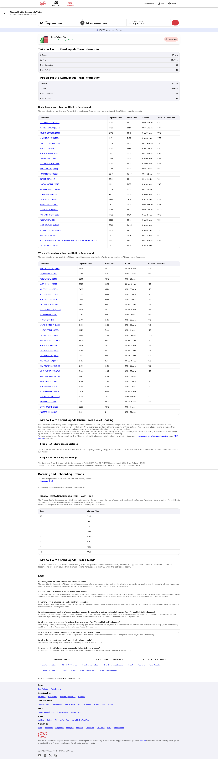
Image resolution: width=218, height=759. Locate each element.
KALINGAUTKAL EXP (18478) (50, 199)
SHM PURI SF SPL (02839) (49, 235)
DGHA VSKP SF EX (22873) (50, 371)
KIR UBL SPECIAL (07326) (49, 407)
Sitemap (87, 704)
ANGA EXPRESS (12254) (49, 284)
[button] (82, 23)
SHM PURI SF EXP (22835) (49, 356)
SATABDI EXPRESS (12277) (50, 128)
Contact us (52, 697)
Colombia (101, 728)
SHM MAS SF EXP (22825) (49, 351)
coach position (162, 436)
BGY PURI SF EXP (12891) (49, 174)
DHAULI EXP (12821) (47, 148)
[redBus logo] (43, 3)
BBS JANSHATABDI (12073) (50, 123)
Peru (109, 728)
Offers (96, 704)
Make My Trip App (62, 720)
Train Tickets (56, 689)
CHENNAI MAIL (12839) (48, 159)
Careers (81, 697)
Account (174, 3)
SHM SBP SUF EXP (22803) (50, 340)
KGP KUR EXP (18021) (48, 179)
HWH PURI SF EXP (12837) (49, 153)
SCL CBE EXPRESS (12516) (49, 294)
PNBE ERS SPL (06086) (48, 412)
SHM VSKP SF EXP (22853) (50, 366)
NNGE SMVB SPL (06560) (49, 392)
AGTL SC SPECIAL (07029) (50, 397)
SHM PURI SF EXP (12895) (49, 304)
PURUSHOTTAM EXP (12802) (50, 143)
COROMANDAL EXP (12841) (50, 164)
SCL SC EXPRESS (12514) (49, 289)
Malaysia (70, 728)
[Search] (175, 22)
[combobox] (60, 22)
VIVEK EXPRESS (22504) (49, 205)
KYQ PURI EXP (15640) (48, 274)
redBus (41, 720)
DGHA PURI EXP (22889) (49, 381)
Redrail (49, 720)
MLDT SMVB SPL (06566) (49, 225)
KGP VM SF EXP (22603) (49, 335)
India (40, 728)
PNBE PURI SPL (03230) (48, 220)
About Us (42, 697)
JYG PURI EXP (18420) (48, 320)
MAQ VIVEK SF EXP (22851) (50, 215)
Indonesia (49, 728)
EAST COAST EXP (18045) (50, 184)
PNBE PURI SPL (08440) (49, 279)
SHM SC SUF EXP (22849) (49, 361)
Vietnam (79, 728)
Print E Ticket (70, 704)
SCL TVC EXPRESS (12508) (50, 133)
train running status (146, 436)
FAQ (79, 704)
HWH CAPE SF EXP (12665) (50, 269)
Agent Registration (68, 697)
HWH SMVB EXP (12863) (49, 169)
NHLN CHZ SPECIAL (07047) (50, 230)
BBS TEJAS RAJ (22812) (49, 210)
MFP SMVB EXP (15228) (48, 315)
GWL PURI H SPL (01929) (49, 386)
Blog (103, 704)
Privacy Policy (62, 712)
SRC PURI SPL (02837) (48, 402)
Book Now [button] (173, 39)
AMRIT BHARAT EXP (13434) (50, 310)
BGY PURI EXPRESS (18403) (50, 189)
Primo (110, 704)
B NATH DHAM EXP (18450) (50, 325)
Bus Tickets (43, 689)
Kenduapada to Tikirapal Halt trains (62, 40)
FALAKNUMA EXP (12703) (49, 138)
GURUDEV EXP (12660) (48, 299)
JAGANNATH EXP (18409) (49, 194)
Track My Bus (43, 704)
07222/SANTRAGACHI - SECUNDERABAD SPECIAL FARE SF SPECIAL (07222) (68, 240)
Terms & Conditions (46, 712)
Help (162, 3)
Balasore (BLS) (46, 481)
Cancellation (57, 704)
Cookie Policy (76, 712)
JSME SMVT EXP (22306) (49, 330)
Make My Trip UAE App (80, 720)
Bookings (150, 3)
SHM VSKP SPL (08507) (49, 246)
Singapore (59, 728)
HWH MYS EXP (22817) (48, 345)
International (119, 728)
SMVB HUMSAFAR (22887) (50, 376)
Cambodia (90, 728)
